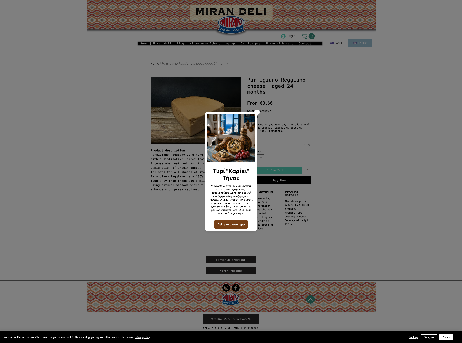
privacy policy (142, 337)
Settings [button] (413, 337)
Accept (446, 337)
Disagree (429, 337)
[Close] (458, 337)
